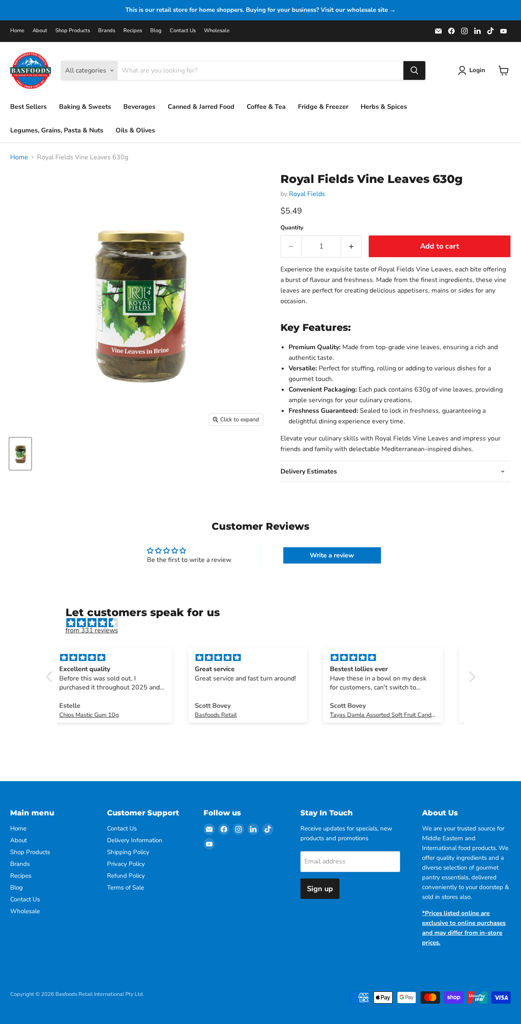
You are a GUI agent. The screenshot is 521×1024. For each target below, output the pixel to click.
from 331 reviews (92, 630)
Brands (106, 31)
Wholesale (217, 31)
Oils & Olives (135, 130)
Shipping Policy (128, 852)
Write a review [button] (332, 555)
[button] (51, 676)
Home (17, 31)
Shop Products (72, 31)
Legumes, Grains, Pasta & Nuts (56, 130)
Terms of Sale (125, 887)
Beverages (139, 106)
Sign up (320, 889)
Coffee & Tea (266, 106)
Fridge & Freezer (323, 106)
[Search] (414, 70)
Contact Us (183, 31)
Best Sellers (28, 106)
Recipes (132, 31)
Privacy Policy (126, 864)
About (40, 31)
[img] (265, 623)
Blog (156, 31)
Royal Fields (307, 193)
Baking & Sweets (85, 106)
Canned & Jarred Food (201, 106)
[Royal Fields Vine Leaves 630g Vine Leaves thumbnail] (20, 454)
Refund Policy (126, 876)
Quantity (291, 228)
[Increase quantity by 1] (351, 246)
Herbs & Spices (384, 106)
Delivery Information (134, 840)
